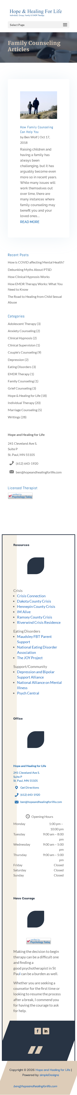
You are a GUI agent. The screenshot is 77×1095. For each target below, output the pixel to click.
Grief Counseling (20, 388)
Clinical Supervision (22, 345)
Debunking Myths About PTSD (30, 269)
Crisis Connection (31, 596)
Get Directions (29, 787)
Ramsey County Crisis (34, 617)
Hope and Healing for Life (53, 1069)
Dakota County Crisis (34, 601)
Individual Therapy (21, 403)
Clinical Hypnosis (20, 338)
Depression (16, 360)
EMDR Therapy (19, 374)
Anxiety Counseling (22, 331)
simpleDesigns (49, 1074)
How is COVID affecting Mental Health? (36, 262)
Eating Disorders (19, 367)
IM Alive (24, 611)
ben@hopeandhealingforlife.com (39, 472)
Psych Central (28, 693)
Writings (14, 417)
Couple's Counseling (22, 352)
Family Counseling (21, 381)
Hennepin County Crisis (36, 606)
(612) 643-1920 (27, 463)
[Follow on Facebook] (37, 1031)
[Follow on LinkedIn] (46, 1031)
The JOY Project (30, 657)
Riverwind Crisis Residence (39, 622)
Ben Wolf (30, 137)
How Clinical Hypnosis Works (29, 277)
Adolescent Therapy (22, 324)
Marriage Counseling (22, 410)
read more (29, 222)
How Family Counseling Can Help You (36, 129)
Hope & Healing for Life (24, 395)
